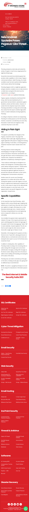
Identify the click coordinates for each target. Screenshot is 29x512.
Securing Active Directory (6, 332)
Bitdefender (3, 447)
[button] (25, 508)
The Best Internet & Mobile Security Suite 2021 (14, 276)
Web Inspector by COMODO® (20, 375)
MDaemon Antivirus (5, 444)
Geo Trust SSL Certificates (7, 312)
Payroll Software (19, 464)
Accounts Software (20, 461)
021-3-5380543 (8, 14)
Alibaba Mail (3, 396)
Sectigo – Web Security (6, 382)
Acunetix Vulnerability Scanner (5, 379)
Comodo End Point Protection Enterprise (5, 417)
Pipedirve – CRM (4, 470)
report (12, 95)
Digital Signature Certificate (7, 315)
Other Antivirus (19, 447)
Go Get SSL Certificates (6, 317)
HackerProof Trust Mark (21, 371)
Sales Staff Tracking (20, 468)
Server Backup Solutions (6, 488)
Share (2, 285)
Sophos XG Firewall (5, 436)
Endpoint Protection (20, 490)
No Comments (6, 64)
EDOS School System (6, 468)
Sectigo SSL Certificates (21, 315)
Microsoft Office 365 (5, 399)
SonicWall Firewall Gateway (20, 437)
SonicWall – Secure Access (20, 338)
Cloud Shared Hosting (20, 399)
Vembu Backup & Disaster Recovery (21, 495)
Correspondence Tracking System (6, 465)
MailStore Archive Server (21, 402)
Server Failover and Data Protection (6, 491)
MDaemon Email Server (6, 402)
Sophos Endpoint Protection (4, 421)
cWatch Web (4, 371)
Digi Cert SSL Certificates (21, 308)
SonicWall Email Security (21, 353)
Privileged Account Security (22, 332)
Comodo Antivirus (20, 444)
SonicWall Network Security (5, 441)
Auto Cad (18, 470)
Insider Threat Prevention (21, 335)
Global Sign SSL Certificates (4, 309)
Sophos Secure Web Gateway (20, 379)
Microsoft (3, 473)
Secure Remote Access (6, 335)
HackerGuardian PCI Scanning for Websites (6, 375)
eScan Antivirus (19, 440)
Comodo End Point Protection (20, 417)
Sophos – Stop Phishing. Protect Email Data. (6, 354)
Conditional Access (5, 337)
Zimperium (4, 95)
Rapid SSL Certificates (21, 312)
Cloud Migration (4, 494)
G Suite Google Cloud (20, 396)
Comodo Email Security (6, 357)
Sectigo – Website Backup (21, 382)
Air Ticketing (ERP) (5, 461)
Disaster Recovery (20, 488)
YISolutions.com (17, 507)
